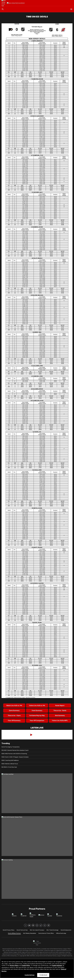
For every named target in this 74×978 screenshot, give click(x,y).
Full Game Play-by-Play (37, 715)
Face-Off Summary (14, 720)
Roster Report (59, 705)
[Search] (3, 9)
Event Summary (37, 710)
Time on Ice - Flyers (14, 715)
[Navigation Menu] (71, 9)
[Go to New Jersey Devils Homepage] (16, 3)
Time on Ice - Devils (59, 710)
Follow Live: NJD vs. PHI (37, 705)
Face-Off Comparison (37, 720)
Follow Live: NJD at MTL (60, 720)
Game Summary (14, 710)
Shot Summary (60, 715)
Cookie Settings (57, 965)
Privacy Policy (14, 965)
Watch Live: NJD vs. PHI (14, 705)
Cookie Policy (26, 965)
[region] (37, 968)
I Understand (43, 975)
